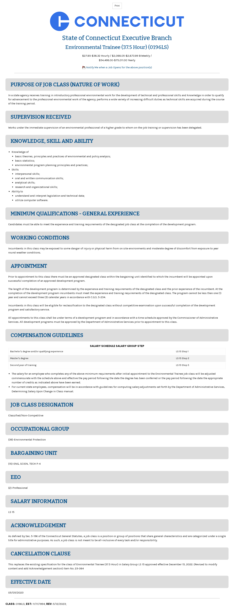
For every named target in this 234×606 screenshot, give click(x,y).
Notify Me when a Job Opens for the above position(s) (118, 67)
